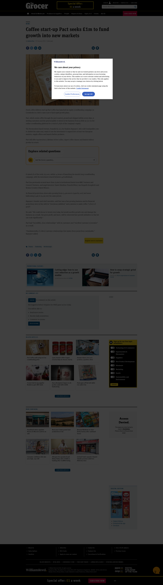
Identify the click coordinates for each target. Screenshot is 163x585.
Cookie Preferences (72, 94)
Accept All (89, 94)
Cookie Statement (82, 88)
